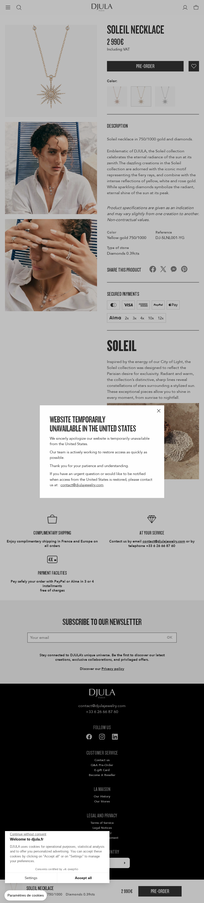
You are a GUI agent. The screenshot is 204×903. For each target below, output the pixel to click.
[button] (25, 895)
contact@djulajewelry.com (81, 484)
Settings (31, 878)
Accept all (83, 878)
